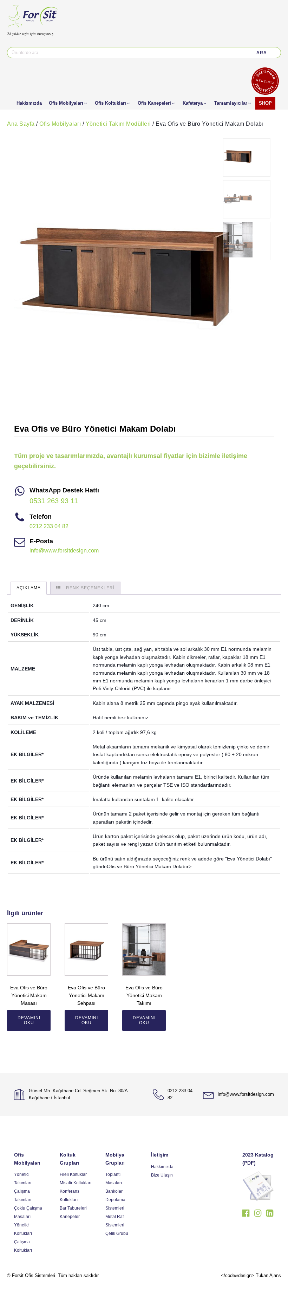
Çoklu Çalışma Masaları (28, 1212)
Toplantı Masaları (113, 1178)
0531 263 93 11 (54, 501)
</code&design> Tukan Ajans (251, 1275)
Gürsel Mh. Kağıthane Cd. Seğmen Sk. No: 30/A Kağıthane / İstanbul (78, 1094)
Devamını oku (29, 1020)
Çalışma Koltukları (23, 1246)
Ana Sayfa (21, 124)
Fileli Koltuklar (73, 1174)
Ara (261, 52)
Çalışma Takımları (22, 1195)
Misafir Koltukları (75, 1182)
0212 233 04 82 (49, 526)
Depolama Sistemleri (115, 1204)
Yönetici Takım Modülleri (118, 124)
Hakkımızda (162, 1166)
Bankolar (114, 1191)
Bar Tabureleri (73, 1208)
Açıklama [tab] (29, 587)
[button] (68, 103)
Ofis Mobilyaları (60, 124)
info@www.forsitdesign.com (64, 551)
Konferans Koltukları (69, 1195)
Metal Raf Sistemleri (114, 1220)
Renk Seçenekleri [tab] (90, 587)
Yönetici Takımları (22, 1178)
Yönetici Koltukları (23, 1229)
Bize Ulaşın (162, 1175)
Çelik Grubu (116, 1233)
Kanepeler (70, 1216)
